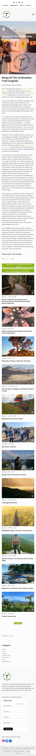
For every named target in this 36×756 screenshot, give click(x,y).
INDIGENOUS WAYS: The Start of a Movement (17, 531)
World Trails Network (8, 748)
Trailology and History (9, 503)
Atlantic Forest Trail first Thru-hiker (14, 475)
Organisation (7, 722)
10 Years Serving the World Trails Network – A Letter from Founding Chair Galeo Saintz (17, 270)
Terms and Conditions (18, 751)
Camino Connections (9, 616)
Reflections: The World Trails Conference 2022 (17, 588)
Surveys (4, 653)
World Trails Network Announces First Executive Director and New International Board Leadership (16, 301)
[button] (33, 14)
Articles (4, 296)
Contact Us (29, 751)
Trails (3, 659)
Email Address (8, 706)
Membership (7, 751)
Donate (18, 753)
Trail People (5, 657)
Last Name (6, 717)
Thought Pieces (6, 655)
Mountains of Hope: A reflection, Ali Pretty (16, 361)
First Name (6, 711)
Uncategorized (6, 661)
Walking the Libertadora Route (12, 419)
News (3, 651)
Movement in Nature (9, 447)
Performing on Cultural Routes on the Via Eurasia (18, 265)
